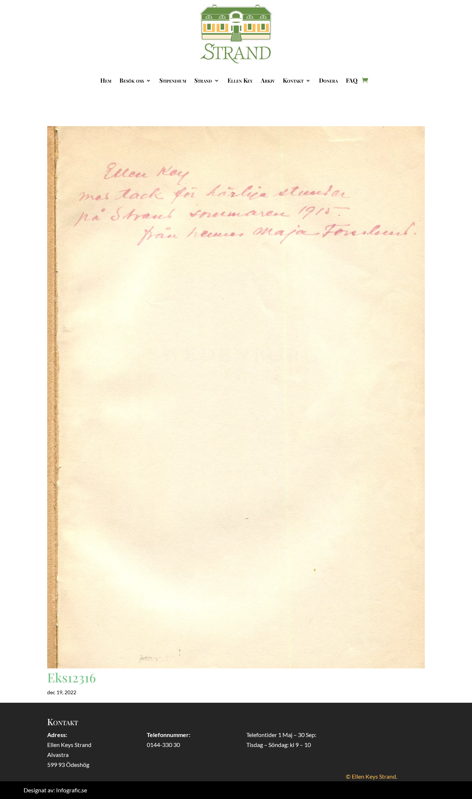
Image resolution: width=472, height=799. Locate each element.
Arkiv (268, 80)
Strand (203, 80)
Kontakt (293, 80)
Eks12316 (71, 677)
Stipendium (172, 80)
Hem (105, 80)
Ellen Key (240, 80)
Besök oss (131, 80)
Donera (328, 80)
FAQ (352, 80)
